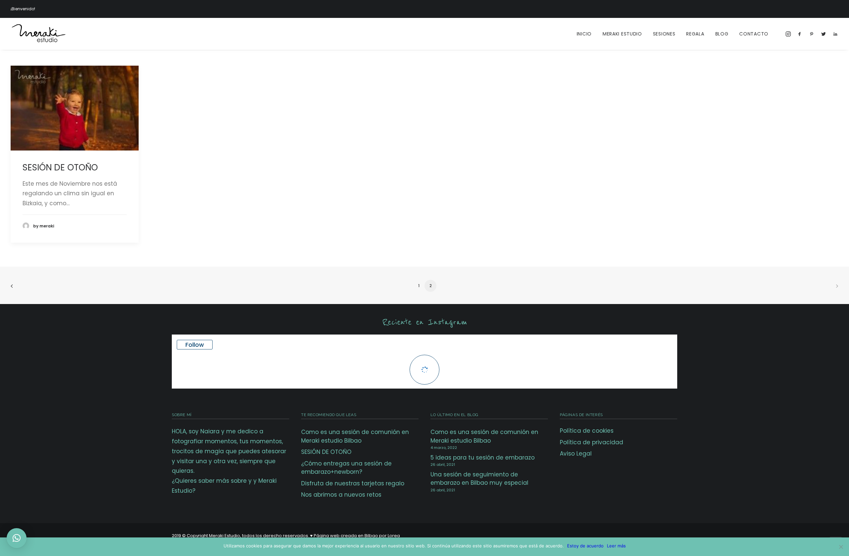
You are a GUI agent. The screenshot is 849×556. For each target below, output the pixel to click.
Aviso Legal (576, 454)
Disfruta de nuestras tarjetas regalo (352, 483)
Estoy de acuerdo (585, 545)
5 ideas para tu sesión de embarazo (482, 458)
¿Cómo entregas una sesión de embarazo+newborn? (346, 468)
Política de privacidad (591, 442)
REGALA (695, 34)
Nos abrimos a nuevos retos (341, 495)
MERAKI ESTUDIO (622, 34)
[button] (17, 538)
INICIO (584, 34)
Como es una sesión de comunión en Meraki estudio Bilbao (355, 436)
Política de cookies (587, 431)
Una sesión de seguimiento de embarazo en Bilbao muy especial (479, 478)
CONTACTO (753, 34)
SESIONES (664, 34)
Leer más (616, 545)
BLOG (722, 34)
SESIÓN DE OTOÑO (60, 167)
